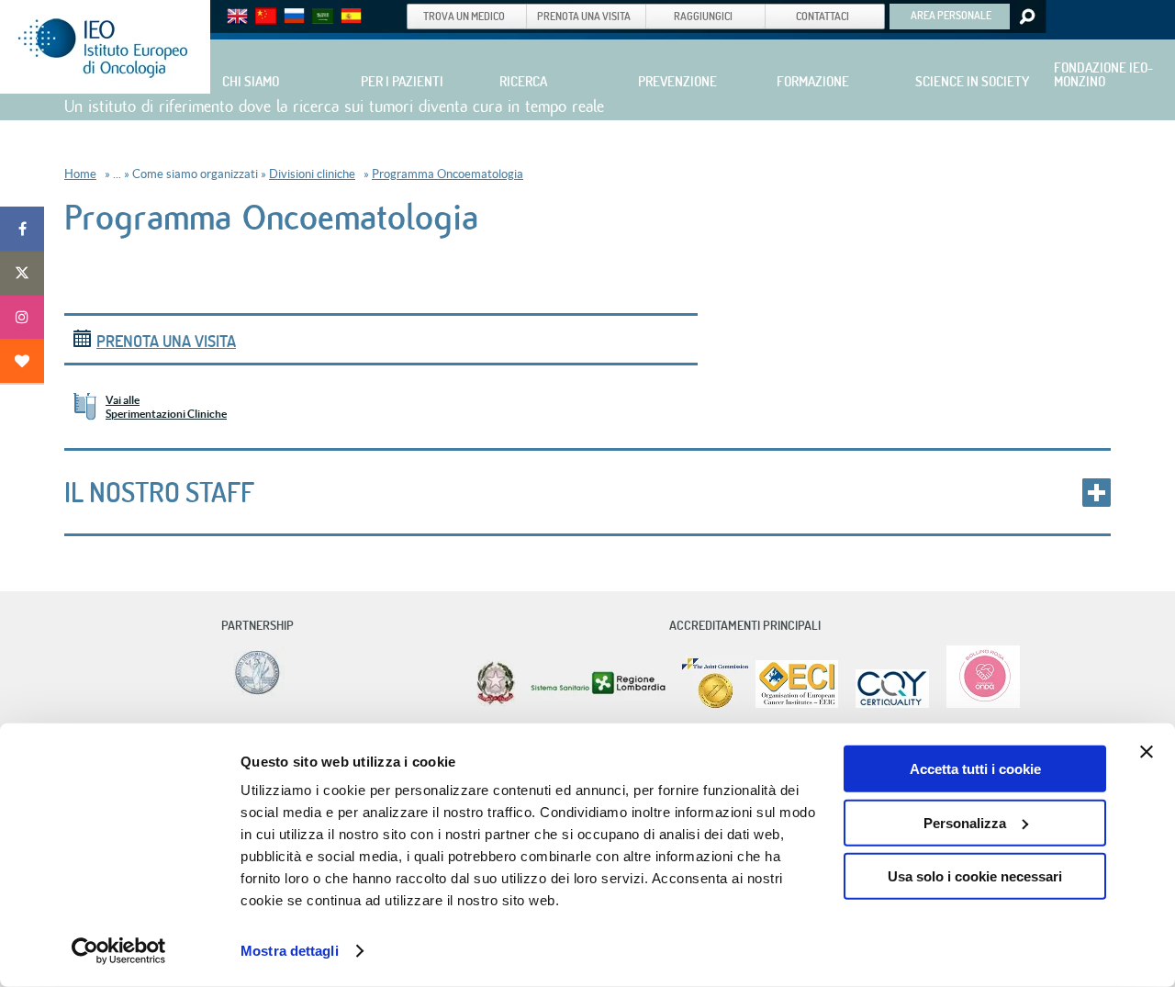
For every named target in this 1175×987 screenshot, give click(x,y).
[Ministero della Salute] (495, 704)
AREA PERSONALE (951, 14)
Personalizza (964, 822)
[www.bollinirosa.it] (976, 704)
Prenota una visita (166, 341)
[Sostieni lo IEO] (22, 361)
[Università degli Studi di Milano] (254, 694)
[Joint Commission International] (715, 704)
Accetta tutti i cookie (975, 769)
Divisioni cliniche (312, 174)
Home (80, 174)
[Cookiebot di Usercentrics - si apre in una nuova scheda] (119, 951)
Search (1026, 16)
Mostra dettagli (290, 951)
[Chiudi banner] (1146, 752)
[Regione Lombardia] (600, 704)
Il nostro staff (159, 492)
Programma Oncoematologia (447, 174)
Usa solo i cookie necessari (975, 876)
